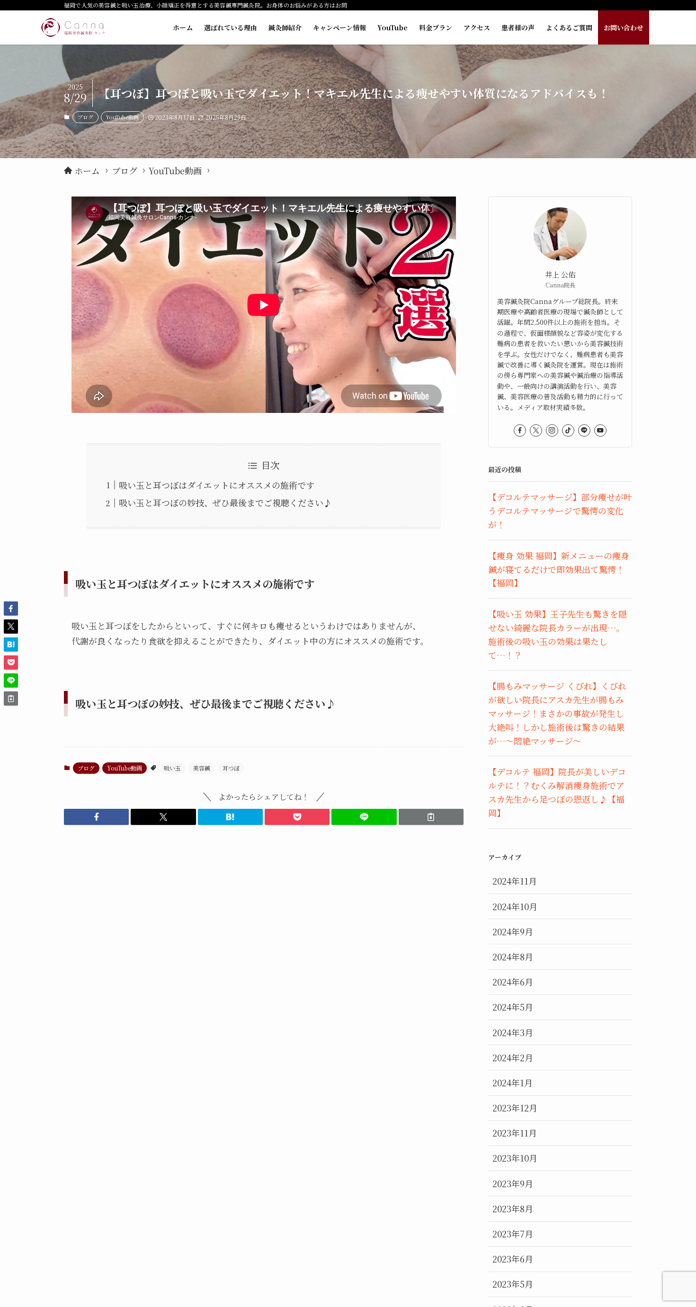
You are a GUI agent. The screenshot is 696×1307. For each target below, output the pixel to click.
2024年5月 (512, 1007)
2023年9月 (512, 1183)
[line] (584, 430)
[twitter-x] (536, 430)
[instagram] (552, 430)
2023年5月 (512, 1284)
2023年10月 (514, 1158)
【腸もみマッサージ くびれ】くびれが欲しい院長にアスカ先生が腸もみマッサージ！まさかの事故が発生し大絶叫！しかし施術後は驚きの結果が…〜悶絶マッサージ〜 (557, 713)
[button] (96, 817)
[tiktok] (568, 430)
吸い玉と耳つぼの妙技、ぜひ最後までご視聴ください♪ (225, 502)
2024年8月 (512, 956)
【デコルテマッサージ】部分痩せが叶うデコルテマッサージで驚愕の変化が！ (560, 510)
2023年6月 (512, 1259)
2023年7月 (512, 1233)
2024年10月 (514, 906)
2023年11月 (514, 1133)
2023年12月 (514, 1107)
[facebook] (520, 430)
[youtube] (600, 430)
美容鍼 (201, 768)
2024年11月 (514, 881)
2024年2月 (512, 1057)
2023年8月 (512, 1208)
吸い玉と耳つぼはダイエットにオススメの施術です (216, 485)
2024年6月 (512, 982)
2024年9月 (512, 931)
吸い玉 (172, 768)
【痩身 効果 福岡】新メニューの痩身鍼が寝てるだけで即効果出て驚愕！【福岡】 (558, 569)
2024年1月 (512, 1082)
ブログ (85, 117)
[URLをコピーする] (431, 817)
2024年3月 (512, 1032)
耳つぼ (231, 768)
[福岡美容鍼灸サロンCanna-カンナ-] (73, 27)
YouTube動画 (122, 117)
